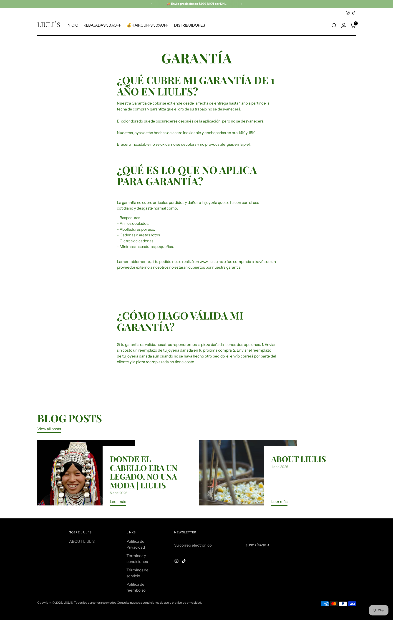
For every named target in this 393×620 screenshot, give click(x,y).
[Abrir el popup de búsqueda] (334, 25)
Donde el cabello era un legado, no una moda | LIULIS (143, 471)
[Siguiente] (241, 4)
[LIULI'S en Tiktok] (354, 13)
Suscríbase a (258, 545)
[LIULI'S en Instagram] (348, 13)
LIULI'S (68, 602)
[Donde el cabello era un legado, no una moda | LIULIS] (86, 474)
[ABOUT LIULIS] (248, 474)
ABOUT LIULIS (298, 458)
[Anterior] (152, 4)
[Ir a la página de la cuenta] (343, 25)
